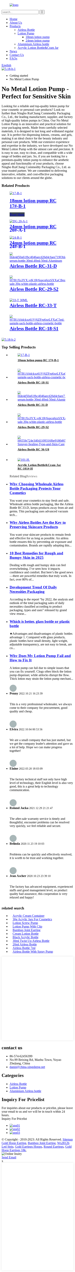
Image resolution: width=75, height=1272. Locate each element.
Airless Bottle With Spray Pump (33, 951)
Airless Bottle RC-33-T (33, 305)
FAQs (13, 58)
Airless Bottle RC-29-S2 (34, 289)
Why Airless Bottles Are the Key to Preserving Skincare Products (38, 524)
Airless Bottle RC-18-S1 (34, 328)
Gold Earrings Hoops (28, 1146)
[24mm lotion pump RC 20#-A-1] (19, 221)
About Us (16, 22)
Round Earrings (54, 1146)
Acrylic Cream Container (28, 915)
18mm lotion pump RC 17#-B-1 (38, 360)
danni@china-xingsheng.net (27, 1067)
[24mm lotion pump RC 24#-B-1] (16, 237)
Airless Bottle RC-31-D (33, 266)
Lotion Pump (26, 33)
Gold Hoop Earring (14, 1143)
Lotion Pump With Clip (27, 926)
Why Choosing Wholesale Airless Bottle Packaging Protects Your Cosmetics (36, 488)
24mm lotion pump (38, 40)
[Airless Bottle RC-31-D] (40, 260)
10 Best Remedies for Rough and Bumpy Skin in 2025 (36, 555)
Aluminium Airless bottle (33, 44)
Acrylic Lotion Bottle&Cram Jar (38, 47)
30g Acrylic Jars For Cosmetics (32, 919)
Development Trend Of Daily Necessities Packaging (33, 589)
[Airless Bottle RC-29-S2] (38, 283)
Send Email (9, 1157)
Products (15, 26)
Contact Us (17, 55)
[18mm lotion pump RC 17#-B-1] (16, 193)
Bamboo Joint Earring (26, 930)
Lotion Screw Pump (25, 923)
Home (13, 19)
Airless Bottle (26, 29)
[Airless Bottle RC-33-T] (19, 300)
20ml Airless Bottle (25, 944)
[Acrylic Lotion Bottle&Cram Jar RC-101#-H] (24, 459)
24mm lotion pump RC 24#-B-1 (33, 244)
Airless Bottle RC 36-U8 (33, 449)
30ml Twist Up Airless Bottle (31, 940)
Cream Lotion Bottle (26, 933)
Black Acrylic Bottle (25, 937)
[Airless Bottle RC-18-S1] (37, 323)
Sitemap (68, 1139)
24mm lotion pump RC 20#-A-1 (33, 228)
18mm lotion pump (38, 37)
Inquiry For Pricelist (14, 1118)
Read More (17, 214)
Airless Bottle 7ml (24, 948)
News (13, 51)
